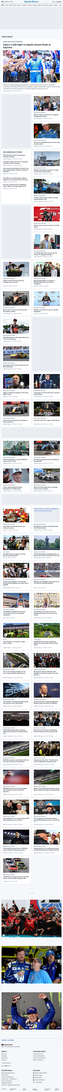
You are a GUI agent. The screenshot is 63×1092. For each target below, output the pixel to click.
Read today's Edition (8, 1)
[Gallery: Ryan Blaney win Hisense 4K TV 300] (31, 918)
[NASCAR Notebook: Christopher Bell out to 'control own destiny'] (16, 326)
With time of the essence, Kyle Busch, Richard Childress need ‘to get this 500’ (45, 730)
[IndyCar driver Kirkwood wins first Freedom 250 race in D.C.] (16, 269)
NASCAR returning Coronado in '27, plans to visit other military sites (46, 171)
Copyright (4, 1089)
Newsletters (38, 1077)
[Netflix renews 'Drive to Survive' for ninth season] (47, 214)
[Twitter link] (4, 1065)
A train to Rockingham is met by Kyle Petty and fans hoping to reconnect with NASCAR (15, 583)
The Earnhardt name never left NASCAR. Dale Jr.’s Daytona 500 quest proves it (15, 849)
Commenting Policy (13, 1089)
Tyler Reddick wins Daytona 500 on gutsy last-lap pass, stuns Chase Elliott (15, 702)
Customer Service (38, 1053)
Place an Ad (5, 1075)
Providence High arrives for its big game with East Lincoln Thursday (15, 162)
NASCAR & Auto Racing (12, 41)
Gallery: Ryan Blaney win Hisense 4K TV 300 (16, 940)
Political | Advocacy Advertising (11, 1085)
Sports (19, 5)
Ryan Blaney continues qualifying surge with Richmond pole (46, 527)
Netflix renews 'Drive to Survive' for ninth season (46, 226)
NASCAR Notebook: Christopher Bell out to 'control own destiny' (16, 338)
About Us (4, 1053)
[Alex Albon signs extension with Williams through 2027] (47, 448)
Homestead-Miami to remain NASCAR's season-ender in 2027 (15, 460)
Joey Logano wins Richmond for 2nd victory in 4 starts (14, 527)
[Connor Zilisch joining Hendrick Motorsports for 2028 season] (16, 475)
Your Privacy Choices (48, 1089)
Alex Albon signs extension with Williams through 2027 (46, 460)
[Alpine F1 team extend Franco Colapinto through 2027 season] (47, 103)
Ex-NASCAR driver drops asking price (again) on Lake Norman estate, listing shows (46, 643)
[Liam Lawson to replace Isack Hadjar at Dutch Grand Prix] (16, 409)
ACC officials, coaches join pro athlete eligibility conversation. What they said (15, 179)
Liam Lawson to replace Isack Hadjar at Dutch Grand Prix (15, 421)
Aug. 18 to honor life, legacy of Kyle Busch (47, 420)
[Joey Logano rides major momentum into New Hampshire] (16, 353)
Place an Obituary (7, 1081)
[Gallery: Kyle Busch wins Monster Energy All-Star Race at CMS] (31, 1011)
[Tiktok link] (9, 1065)
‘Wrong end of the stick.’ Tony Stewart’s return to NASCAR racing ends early (46, 760)
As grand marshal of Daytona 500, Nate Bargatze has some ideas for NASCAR (46, 702)
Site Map (4, 1055)
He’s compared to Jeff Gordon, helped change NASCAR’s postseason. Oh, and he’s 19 (47, 820)
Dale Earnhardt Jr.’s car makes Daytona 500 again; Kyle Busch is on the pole (16, 819)
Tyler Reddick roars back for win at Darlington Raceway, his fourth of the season (45, 613)
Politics (29, 5)
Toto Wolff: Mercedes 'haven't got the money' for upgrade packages (45, 253)
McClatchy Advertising (8, 1073)
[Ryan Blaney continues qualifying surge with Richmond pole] (47, 515)
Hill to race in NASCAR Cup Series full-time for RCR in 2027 (47, 143)
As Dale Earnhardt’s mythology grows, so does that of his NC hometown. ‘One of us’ (47, 554)
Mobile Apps (38, 1075)
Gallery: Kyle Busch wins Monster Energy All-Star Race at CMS (21, 1033)
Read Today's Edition (41, 1073)
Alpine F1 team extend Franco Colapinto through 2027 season (46, 115)
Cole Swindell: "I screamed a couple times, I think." (14, 642)
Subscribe (58, 1)
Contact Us (5, 1058)
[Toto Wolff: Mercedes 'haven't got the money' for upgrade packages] (47, 241)
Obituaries (45, 5)
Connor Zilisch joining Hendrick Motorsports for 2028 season (12, 488)
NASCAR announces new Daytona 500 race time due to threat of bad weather (16, 760)
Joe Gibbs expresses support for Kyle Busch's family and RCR (14, 554)
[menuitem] (3, 5)
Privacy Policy (24, 1089)
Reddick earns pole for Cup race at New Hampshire (46, 310)
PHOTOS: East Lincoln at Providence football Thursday (14, 156)
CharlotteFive (12, 5)
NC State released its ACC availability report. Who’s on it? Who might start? (14, 185)
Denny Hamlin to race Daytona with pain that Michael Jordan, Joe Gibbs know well (46, 849)
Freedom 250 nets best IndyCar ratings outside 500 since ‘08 (46, 198)
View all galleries (8, 1040)
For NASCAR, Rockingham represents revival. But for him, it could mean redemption (14, 613)
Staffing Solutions (7, 1083)
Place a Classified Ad (7, 1077)
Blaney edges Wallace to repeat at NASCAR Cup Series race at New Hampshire (44, 282)
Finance (51, 5)
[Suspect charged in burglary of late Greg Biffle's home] (16, 381)
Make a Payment (38, 1060)
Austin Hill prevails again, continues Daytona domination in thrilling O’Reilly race (15, 731)
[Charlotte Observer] (31, 2)
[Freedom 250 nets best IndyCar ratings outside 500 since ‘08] (47, 186)
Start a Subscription (39, 1055)
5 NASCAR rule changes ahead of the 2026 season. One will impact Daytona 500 (16, 877)
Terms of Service (57, 1089)
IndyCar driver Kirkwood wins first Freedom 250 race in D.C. (13, 281)
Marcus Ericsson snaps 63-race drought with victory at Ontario (46, 488)
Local (4, 639)
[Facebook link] (2, 1065)
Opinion (35, 5)
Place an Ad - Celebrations (9, 1079)
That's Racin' (37, 639)
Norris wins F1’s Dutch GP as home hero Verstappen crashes (15, 310)
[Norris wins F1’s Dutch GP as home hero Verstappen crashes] (16, 298)
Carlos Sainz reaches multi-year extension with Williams (47, 393)
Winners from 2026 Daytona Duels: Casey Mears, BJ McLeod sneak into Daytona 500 (46, 789)
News (6, 5)
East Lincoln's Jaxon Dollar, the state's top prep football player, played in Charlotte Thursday (16, 169)
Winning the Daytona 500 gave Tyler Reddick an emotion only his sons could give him (46, 673)
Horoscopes (38, 1082)
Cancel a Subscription (39, 1058)
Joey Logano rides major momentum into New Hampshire (15, 366)
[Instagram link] (7, 1065)
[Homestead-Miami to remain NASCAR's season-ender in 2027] (16, 448)
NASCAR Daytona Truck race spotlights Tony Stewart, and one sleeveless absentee (15, 790)
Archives (4, 1060)
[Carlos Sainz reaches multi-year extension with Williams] (47, 381)
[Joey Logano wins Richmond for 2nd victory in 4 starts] (16, 515)
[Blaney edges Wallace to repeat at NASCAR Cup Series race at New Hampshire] (47, 269)
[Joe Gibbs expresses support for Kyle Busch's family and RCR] (16, 542)
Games (39, 5)
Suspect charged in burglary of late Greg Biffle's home (15, 393)
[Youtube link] (6, 1065)
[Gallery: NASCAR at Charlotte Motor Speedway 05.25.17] (31, 964)
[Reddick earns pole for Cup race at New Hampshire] (47, 298)
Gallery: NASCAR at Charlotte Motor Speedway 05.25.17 (20, 987)
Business (24, 5)
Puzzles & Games (40, 1080)
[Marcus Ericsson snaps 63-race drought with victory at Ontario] (47, 475)
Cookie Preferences (35, 1089)
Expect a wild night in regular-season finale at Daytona (27, 46)
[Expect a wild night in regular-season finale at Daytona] (31, 66)
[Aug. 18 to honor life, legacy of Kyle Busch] (47, 409)
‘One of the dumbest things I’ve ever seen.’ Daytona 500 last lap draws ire (14, 672)
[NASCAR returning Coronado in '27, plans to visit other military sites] (47, 158)
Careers (55, 5)
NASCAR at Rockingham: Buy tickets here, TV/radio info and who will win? (47, 582)
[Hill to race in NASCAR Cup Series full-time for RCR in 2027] (47, 131)
